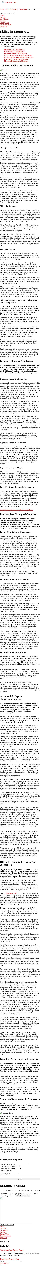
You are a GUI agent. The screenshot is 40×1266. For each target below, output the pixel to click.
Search (20, 1179)
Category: (3, 1194)
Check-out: (3, 1169)
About (10, 1250)
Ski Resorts (10, 9)
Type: (16, 1194)
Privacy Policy (14, 1259)
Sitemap (15, 1250)
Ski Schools (4, 19)
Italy (16, 9)
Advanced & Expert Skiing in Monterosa (18, 55)
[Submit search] (21, 1261)
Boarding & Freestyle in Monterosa (16, 59)
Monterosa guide (11, 893)
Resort (2, 15)
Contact (21, 1250)
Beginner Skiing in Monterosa (14, 51)
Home (2, 9)
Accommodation (5, 24)
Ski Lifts (3, 17)
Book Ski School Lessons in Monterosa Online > (16, 510)
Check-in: (3, 1166)
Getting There (4, 23)
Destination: (4, 1164)
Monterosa (23, 9)
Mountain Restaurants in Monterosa (16, 61)
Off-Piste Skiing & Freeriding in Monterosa (18, 57)
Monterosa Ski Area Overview (14, 50)
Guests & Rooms (6, 1171)
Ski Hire (3, 21)
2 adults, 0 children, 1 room (10, 1174)
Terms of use (4, 1259)
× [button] (0, 1265)
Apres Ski (3, 26)
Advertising (4, 1250)
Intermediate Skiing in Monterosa (15, 53)
